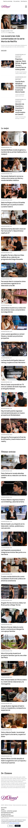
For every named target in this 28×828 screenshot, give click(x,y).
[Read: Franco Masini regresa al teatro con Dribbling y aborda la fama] (14, 488)
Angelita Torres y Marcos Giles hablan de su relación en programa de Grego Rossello (12, 257)
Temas (2, 809)
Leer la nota (3, 50)
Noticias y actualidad (6, 85)
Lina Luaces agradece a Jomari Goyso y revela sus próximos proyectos (12, 336)
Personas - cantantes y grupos (9, 810)
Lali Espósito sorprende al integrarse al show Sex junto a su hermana (13, 552)
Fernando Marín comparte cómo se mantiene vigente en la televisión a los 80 (13, 283)
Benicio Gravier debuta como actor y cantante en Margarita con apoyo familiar (12, 629)
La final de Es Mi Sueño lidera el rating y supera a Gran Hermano (13, 361)
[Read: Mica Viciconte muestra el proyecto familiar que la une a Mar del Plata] (14, 642)
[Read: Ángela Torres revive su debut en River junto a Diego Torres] (14, 591)
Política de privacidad (14, 823)
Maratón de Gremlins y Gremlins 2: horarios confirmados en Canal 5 (20, 109)
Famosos (6, 318)
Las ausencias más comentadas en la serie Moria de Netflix (12, 39)
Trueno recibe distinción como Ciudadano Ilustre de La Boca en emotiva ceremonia (13, 578)
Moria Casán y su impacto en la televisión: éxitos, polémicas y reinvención (12, 526)
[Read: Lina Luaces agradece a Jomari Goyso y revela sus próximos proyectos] (14, 322)
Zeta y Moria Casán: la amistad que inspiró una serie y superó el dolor (13, 734)
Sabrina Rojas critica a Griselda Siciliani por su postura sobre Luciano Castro (13, 204)
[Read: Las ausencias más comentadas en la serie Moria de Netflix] (14, 21)
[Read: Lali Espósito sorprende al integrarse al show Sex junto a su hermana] (14, 539)
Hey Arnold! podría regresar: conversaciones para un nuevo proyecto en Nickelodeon (13, 413)
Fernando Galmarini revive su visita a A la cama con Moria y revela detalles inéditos (12, 178)
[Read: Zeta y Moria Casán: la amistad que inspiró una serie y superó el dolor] (14, 721)
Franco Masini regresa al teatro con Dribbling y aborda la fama (13, 501)
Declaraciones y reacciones (10, 133)
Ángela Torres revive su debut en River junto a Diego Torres (13, 604)
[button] (26, 6)
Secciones (4, 807)
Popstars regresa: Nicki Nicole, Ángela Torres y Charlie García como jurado (20, 64)
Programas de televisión (7, 815)
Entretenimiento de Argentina (11, 17)
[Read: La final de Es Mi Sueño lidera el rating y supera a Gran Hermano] (14, 349)
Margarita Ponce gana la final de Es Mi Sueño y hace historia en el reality (13, 439)
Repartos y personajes (7, 1)
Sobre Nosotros (24, 1)
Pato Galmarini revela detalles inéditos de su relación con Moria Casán (13, 475)
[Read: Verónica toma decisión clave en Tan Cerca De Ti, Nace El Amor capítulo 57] (14, 217)
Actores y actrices (6, 814)
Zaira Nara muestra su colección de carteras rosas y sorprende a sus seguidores (13, 310)
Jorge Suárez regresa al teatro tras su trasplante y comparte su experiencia (13, 708)
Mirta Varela (18, 102)
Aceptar (17, 825)
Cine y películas (16, 1)
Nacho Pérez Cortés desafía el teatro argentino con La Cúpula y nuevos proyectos (13, 761)
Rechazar (11, 825)
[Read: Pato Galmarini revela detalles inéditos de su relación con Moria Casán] (14, 462)
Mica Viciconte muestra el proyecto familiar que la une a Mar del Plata (14, 655)
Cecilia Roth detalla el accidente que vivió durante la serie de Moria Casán (20, 87)
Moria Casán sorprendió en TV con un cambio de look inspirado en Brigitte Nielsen (13, 387)
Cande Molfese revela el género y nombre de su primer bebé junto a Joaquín (14, 152)
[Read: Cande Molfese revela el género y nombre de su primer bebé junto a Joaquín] (14, 138)
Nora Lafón (18, 57)
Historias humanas (8, 265)
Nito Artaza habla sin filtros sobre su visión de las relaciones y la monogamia (14, 682)
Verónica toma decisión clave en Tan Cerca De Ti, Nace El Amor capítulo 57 (13, 231)
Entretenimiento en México (7, 108)
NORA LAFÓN (11, 32)
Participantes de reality (7, 812)
